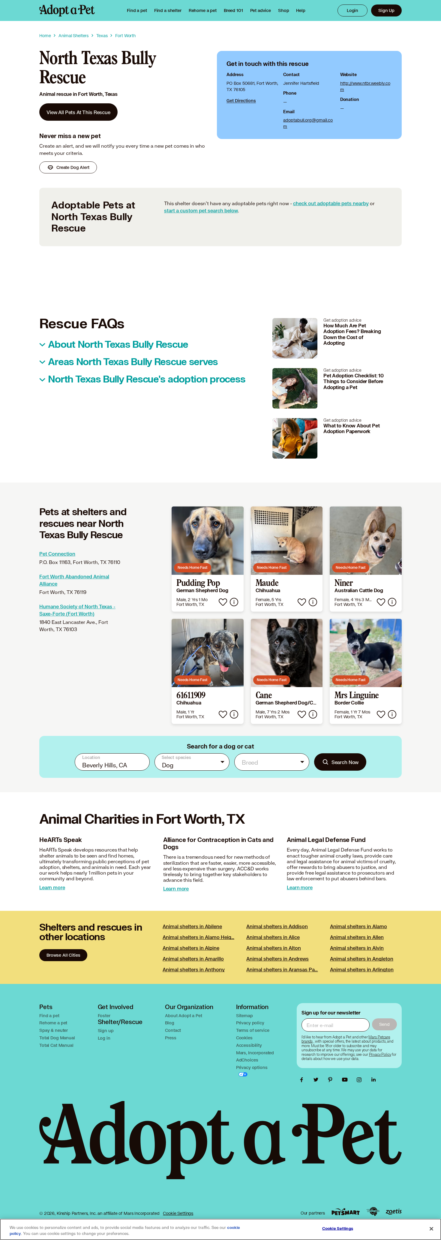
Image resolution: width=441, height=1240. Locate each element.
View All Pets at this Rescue (78, 112)
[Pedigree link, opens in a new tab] (373, 1211)
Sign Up (386, 10)
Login (352, 10)
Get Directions (241, 100)
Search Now (345, 762)
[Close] (431, 1229)
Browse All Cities (63, 955)
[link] (203, 10)
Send (384, 1024)
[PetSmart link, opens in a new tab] (345, 1211)
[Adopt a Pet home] (67, 10)
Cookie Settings (178, 1213)
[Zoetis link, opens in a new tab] (394, 1212)
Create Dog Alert (72, 167)
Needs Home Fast (193, 567)
